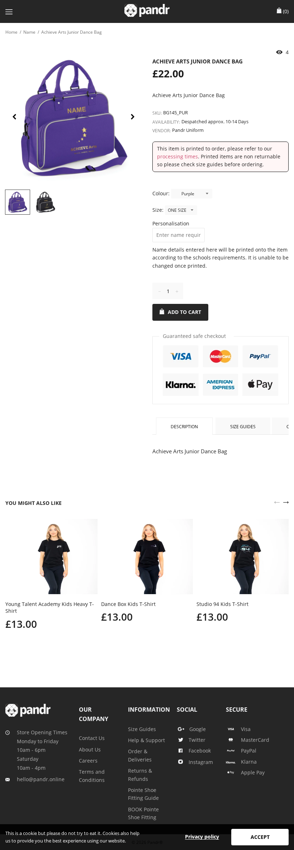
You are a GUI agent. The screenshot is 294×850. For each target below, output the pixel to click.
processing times (177, 156)
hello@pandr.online (41, 779)
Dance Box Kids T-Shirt (128, 604)
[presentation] (14, 118)
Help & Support (146, 740)
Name (29, 32)
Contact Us (92, 738)
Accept (260, 837)
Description (184, 427)
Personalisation (170, 223)
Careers (88, 760)
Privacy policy (202, 836)
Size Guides (243, 427)
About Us (90, 749)
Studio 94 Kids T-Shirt (222, 604)
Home (11, 32)
